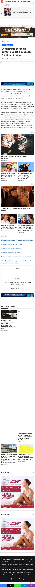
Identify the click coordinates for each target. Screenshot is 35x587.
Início (4, 41)
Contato (30, 574)
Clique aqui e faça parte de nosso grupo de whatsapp (17, 240)
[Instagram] (18, 289)
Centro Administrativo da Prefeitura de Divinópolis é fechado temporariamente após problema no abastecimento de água (9, 458)
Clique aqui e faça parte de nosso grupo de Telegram (16, 257)
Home (4, 574)
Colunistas (15, 574)
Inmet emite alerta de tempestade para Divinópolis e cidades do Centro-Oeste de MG (25, 457)
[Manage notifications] (31, 583)
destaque (9, 45)
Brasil (8, 41)
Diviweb (5, 58)
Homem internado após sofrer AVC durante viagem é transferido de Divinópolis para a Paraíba (25, 437)
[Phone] (23, 289)
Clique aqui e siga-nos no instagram (11, 244)
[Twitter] (21, 289)
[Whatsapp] (14, 289)
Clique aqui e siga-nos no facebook (11, 248)
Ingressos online (23, 574)
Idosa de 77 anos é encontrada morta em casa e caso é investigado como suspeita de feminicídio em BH (8, 324)
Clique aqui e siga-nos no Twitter (10, 252)
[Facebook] (16, 289)
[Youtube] (12, 289)
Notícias (9, 574)
